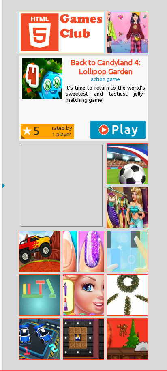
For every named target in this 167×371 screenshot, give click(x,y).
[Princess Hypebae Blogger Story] (127, 32)
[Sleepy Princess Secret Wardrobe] (127, 207)
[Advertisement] (61, 185)
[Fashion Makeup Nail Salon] (83, 251)
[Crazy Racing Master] (39, 339)
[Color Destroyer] (39, 295)
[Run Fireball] (127, 339)
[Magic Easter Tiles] (127, 251)
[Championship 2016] (127, 163)
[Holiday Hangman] (127, 295)
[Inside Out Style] (83, 295)
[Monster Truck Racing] (39, 251)
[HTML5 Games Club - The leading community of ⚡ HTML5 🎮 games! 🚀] (62, 32)
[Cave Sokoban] (83, 339)
